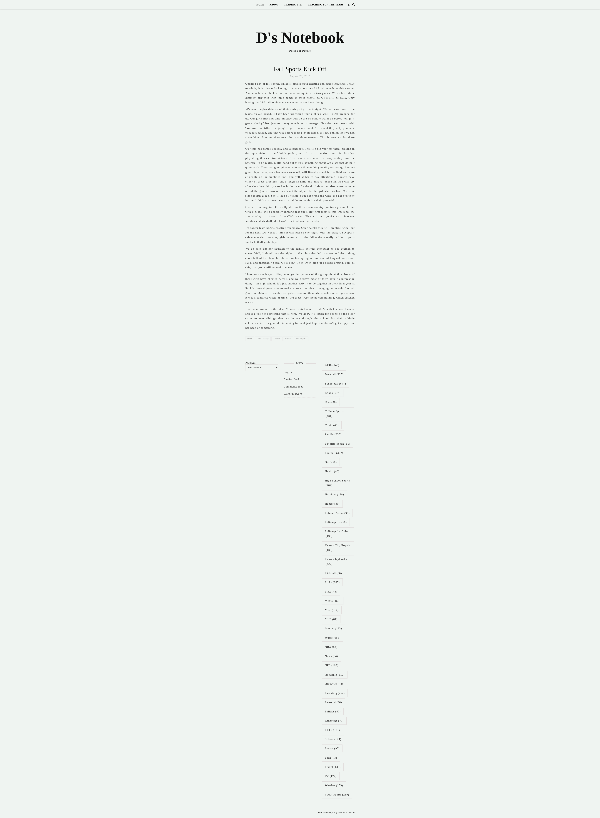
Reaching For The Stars (326, 4)
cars (331, 402)
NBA (331, 646)
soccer (288, 338)
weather (334, 785)
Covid (332, 425)
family (333, 434)
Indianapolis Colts (336, 534)
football (334, 452)
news (331, 656)
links (332, 582)
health (332, 471)
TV (331, 776)
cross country (263, 338)
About (274, 4)
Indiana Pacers (337, 512)
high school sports (337, 483)
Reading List (293, 4)
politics (333, 711)
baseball (334, 374)
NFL (331, 665)
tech (331, 757)
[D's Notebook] (300, 32)
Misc (332, 610)
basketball (335, 383)
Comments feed (293, 386)
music (332, 637)
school (333, 739)
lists (331, 591)
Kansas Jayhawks (336, 561)
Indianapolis (336, 522)
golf (331, 462)
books (332, 392)
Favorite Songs (337, 443)
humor (332, 503)
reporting (334, 720)
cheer (249, 338)
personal (333, 702)
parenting (335, 693)
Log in (288, 372)
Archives (250, 362)
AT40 (332, 365)
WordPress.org (293, 393)
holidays (334, 494)
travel (333, 766)
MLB (331, 619)
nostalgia (335, 674)
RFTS (332, 730)
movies (333, 628)
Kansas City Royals (337, 548)
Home (260, 4)
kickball (276, 338)
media (332, 600)
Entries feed (291, 379)
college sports (334, 414)
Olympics (334, 683)
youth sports (301, 338)
